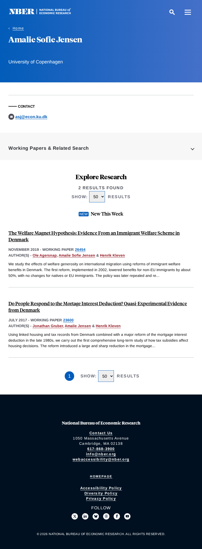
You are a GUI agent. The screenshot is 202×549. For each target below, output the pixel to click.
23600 (68, 320)
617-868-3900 (101, 449)
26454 (80, 249)
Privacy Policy (101, 498)
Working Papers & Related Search (48, 148)
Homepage (101, 476)
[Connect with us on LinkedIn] (85, 516)
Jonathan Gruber (48, 326)
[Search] (172, 12)
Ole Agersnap (45, 255)
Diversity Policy (101, 493)
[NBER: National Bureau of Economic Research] (44, 13)
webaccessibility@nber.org (101, 459)
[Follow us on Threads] (106, 516)
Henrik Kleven (112, 255)
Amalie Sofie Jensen (77, 255)
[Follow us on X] (75, 516)
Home (18, 28)
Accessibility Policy (101, 488)
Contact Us (101, 433)
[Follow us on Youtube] (127, 516)
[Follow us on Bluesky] (96, 516)
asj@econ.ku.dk (31, 116)
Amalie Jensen (78, 326)
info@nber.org (101, 454)
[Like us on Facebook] (117, 516)
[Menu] (188, 12)
